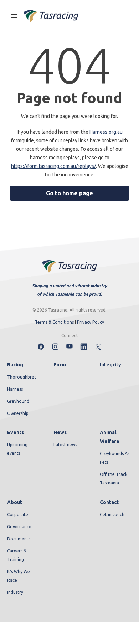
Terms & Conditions (54, 322)
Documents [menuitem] (18, 538)
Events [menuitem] (15, 432)
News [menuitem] (60, 432)
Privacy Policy (90, 322)
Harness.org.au (106, 132)
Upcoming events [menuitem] (17, 449)
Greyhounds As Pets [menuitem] (114, 457)
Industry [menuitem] (15, 592)
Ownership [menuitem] (18, 413)
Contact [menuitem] (109, 502)
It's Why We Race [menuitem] (18, 575)
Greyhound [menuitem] (18, 401)
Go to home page (69, 193)
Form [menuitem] (59, 364)
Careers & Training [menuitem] (16, 555)
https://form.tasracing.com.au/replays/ (53, 166)
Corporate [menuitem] (17, 514)
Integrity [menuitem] (110, 364)
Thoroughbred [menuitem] (22, 377)
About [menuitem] (14, 502)
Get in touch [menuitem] (112, 514)
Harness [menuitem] (15, 389)
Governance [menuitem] (19, 526)
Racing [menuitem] (15, 364)
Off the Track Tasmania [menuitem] (113, 478)
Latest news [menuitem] (65, 444)
